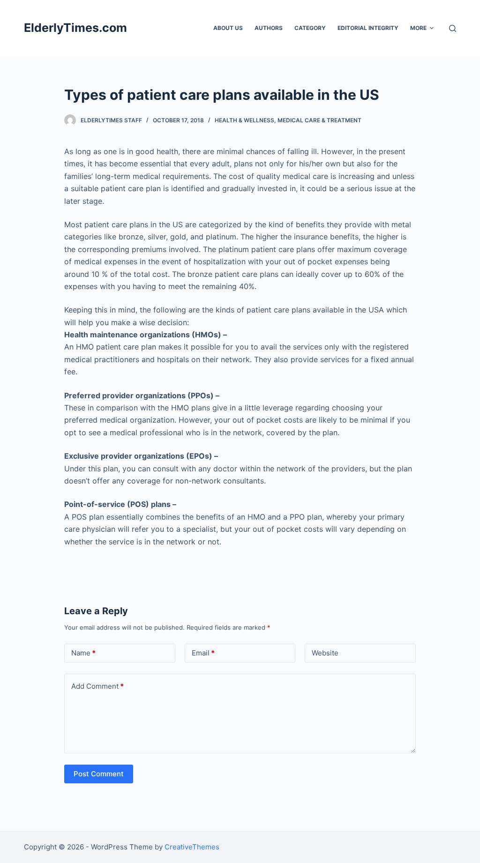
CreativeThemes (192, 846)
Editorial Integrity (368, 27)
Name (83, 652)
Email (203, 652)
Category (310, 27)
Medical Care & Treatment (319, 120)
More (418, 27)
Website (325, 652)
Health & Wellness (244, 120)
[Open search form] (452, 28)
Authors (269, 27)
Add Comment (97, 686)
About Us (228, 27)
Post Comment (99, 773)
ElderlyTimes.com (75, 28)
